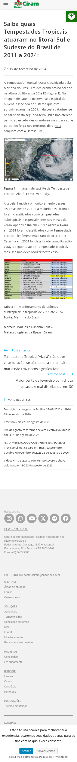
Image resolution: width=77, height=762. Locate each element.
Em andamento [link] (13, 661)
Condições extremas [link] (16, 621)
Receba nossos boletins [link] (18, 642)
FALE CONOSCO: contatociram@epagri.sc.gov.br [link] (32, 575)
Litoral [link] (8, 632)
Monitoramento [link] (13, 637)
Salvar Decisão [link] (46, 751)
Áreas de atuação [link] (14, 587)
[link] (71, 16)
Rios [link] (7, 627)
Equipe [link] (8, 592)
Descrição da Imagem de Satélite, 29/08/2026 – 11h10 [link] (37, 409)
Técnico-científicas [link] (15, 706)
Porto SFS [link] (10, 691)
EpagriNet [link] (10, 722)
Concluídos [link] (11, 656)
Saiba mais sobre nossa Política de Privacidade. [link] (38, 757)
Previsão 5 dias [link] (13, 422)
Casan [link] (8, 681)
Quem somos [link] (12, 597)
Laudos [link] (8, 676)
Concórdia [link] (10, 686)
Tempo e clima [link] (13, 616)
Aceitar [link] (26, 751)
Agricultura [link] (10, 611)
